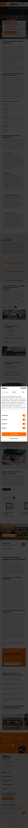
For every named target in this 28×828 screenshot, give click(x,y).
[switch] (24, 420)
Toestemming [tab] (5, 392)
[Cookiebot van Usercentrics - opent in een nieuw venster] (20, 388)
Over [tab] (23, 392)
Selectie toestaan (14, 438)
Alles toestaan (14, 434)
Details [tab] (14, 392)
